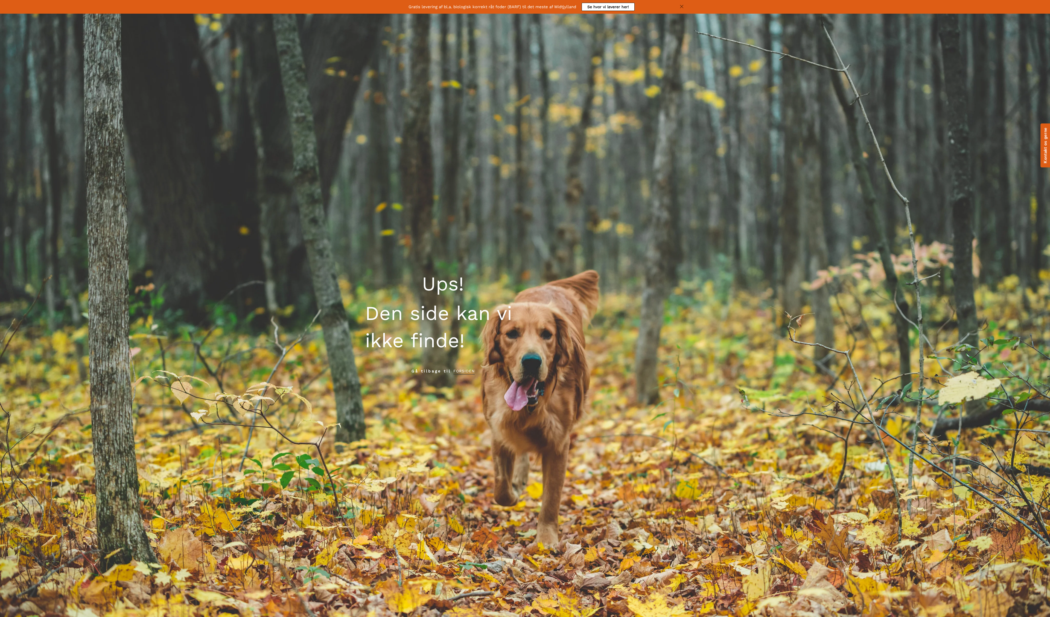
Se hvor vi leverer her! (608, 7)
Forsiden (464, 371)
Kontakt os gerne (1045, 145)
